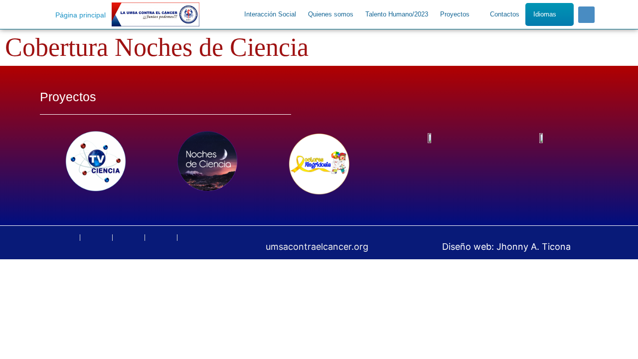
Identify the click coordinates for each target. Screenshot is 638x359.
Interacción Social (270, 14)
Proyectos (455, 14)
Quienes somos (330, 14)
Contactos (504, 14)
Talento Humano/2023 (396, 14)
